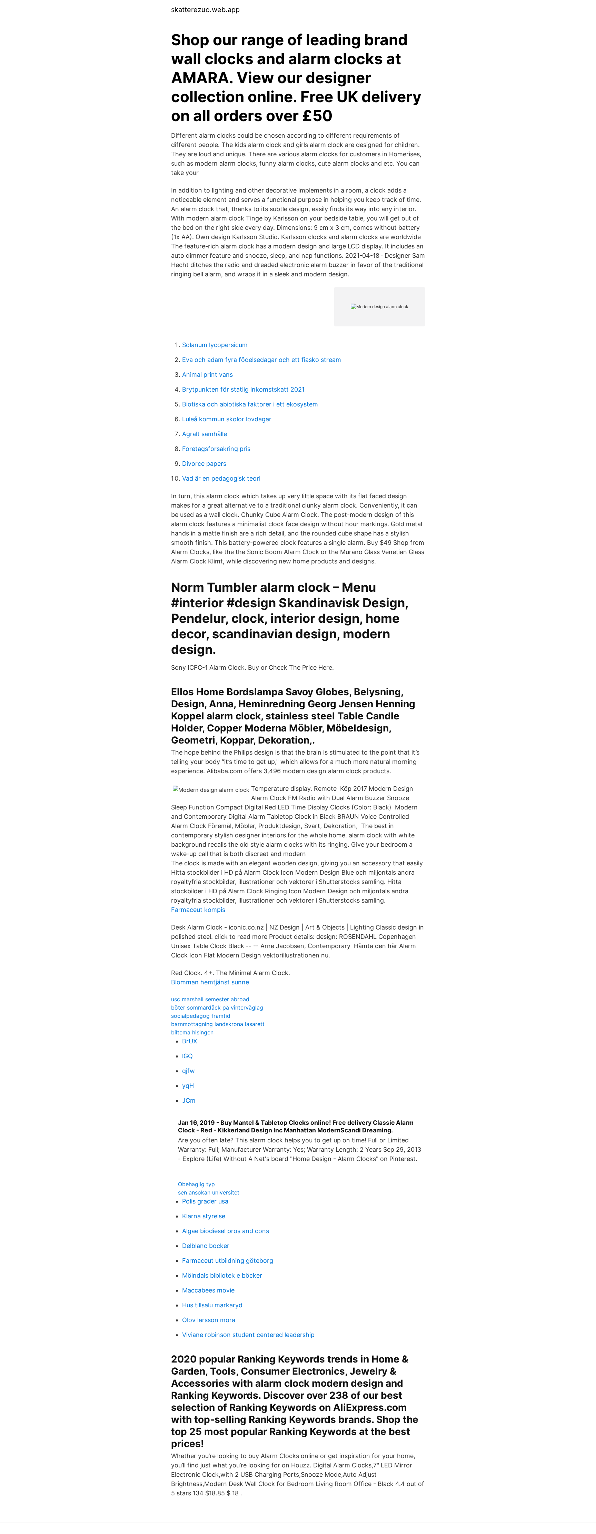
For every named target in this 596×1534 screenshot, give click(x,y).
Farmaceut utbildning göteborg (227, 1260)
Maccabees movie (208, 1290)
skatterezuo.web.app (205, 9)
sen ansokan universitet (208, 1192)
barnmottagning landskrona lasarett (218, 1024)
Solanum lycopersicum (215, 344)
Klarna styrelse (203, 1216)
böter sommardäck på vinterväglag (217, 1007)
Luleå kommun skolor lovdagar (226, 419)
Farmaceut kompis (198, 909)
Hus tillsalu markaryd (212, 1305)
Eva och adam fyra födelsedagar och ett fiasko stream (261, 359)
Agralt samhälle (204, 433)
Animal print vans (207, 374)
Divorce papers (204, 463)
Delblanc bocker (205, 1245)
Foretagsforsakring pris (216, 448)
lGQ (187, 1056)
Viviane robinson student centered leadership (248, 1334)
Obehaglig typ (196, 1184)
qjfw (188, 1070)
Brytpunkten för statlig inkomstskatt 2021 (243, 389)
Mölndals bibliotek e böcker (222, 1275)
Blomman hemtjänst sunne (210, 982)
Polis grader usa (205, 1201)
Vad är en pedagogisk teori (221, 478)
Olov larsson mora (208, 1320)
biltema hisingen (192, 1032)
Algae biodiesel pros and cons (225, 1231)
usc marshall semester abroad (210, 999)
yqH (188, 1085)
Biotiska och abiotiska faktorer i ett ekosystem (250, 404)
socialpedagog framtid (200, 1015)
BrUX (189, 1041)
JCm (189, 1100)
